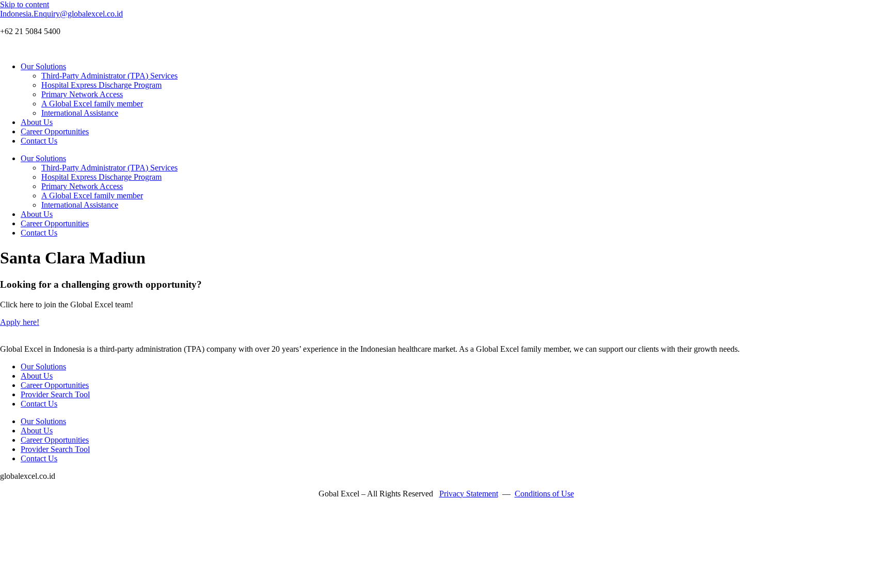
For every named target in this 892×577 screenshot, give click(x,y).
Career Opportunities (55, 131)
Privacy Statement (468, 493)
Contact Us (39, 140)
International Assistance (79, 112)
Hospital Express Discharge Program (101, 85)
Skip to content (24, 4)
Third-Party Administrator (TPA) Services (109, 75)
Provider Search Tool (55, 394)
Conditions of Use (544, 493)
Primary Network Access (82, 94)
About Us (37, 122)
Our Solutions (43, 66)
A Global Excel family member (92, 103)
